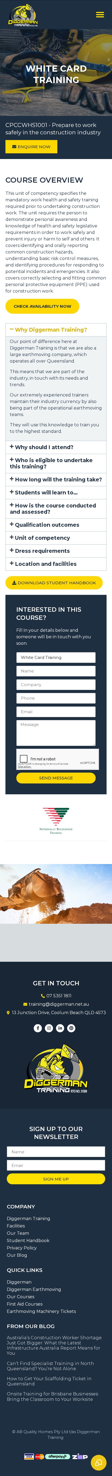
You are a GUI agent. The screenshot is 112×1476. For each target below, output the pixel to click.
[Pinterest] (71, 1028)
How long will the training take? (58, 479)
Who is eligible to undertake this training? (51, 463)
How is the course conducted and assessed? (53, 508)
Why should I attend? (44, 447)
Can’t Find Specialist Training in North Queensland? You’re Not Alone (50, 1366)
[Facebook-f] (38, 1028)
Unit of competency (42, 538)
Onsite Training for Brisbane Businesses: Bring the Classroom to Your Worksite (53, 1396)
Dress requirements (42, 551)
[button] (100, 14)
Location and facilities (46, 564)
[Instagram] (49, 1028)
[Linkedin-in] (60, 1028)
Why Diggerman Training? (51, 329)
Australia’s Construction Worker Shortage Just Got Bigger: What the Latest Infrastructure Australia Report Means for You (54, 1345)
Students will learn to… (46, 492)
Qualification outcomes (47, 525)
